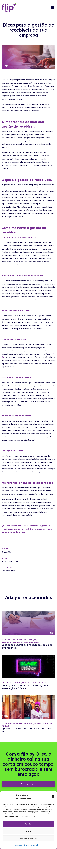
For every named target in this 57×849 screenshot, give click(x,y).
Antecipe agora (28, 784)
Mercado (16, 683)
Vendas (42, 683)
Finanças (31, 640)
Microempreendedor (12, 642)
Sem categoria (8, 570)
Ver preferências (28, 838)
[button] (53, 797)
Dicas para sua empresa (14, 640)
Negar (28, 831)
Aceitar (28, 824)
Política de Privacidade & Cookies (27, 845)
